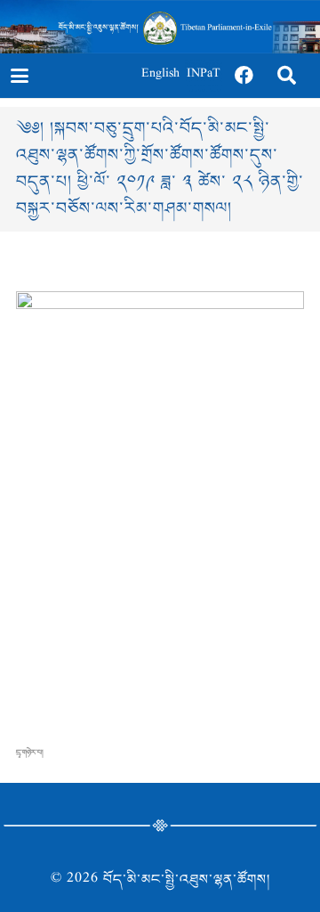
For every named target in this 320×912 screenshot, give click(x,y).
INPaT (203, 75)
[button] (19, 76)
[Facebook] (244, 75)
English (160, 75)
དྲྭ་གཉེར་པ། (30, 752)
